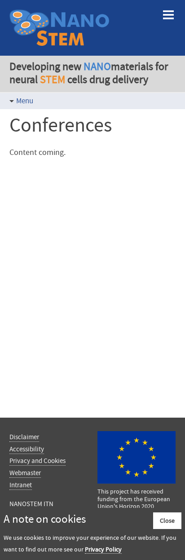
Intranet (20, 485)
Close (167, 520)
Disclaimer (24, 436)
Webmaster (25, 472)
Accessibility (26, 449)
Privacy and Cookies (37, 460)
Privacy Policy (103, 549)
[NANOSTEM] (59, 49)
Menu (24, 101)
